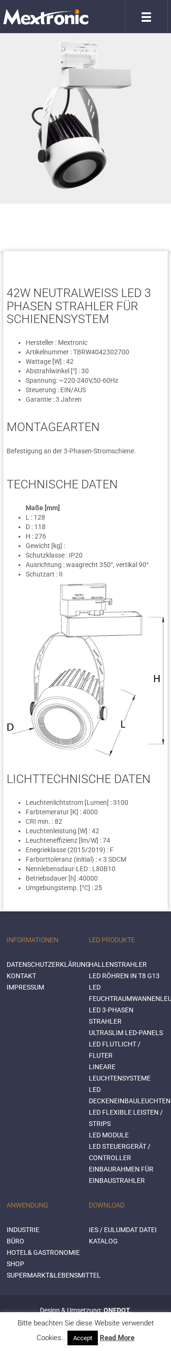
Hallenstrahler (118, 964)
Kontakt (21, 976)
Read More (117, 1337)
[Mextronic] (45, 16)
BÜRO (15, 1241)
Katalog (103, 1241)
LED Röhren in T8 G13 (124, 976)
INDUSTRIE (23, 1230)
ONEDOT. (117, 1310)
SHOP (15, 1264)
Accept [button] (82, 1338)
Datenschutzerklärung (48, 964)
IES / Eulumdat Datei (123, 1230)
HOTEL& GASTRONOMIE (43, 1252)
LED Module (109, 1135)
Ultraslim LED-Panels (126, 1032)
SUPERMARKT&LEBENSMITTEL (54, 1275)
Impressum (25, 987)
